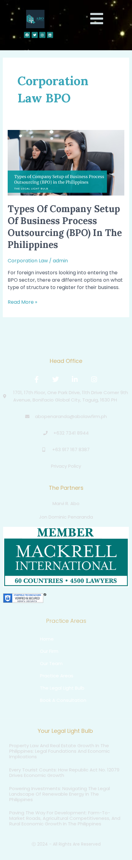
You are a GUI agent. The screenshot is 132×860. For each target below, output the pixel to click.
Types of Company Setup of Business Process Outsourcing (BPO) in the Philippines (65, 226)
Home (47, 639)
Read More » (22, 302)
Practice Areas (56, 675)
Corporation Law (28, 260)
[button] (96, 19)
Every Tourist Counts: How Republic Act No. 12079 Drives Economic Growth (64, 772)
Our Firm (49, 651)
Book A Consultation (63, 700)
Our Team (51, 663)
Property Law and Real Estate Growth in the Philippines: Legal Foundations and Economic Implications (59, 751)
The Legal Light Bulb (62, 688)
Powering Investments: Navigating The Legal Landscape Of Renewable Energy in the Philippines (59, 794)
